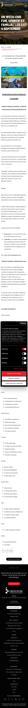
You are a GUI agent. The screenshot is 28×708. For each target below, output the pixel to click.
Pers (14, 692)
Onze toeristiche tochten (14, 655)
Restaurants (14, 658)
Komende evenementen (14, 614)
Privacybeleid (5, 705)
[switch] (24, 353)
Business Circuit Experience (14, 669)
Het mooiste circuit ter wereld (14, 623)
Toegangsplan (14, 684)
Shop (14, 631)
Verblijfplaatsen (14, 660)
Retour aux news (14, 559)
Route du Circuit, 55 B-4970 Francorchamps (14, 597)
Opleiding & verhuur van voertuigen (14, 643)
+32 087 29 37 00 (14, 603)
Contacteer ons (14, 607)
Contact (14, 689)
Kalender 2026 (14, 616)
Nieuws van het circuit (14, 626)
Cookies (10, 705)
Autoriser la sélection (14, 378)
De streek (14, 687)
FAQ (14, 681)
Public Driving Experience (14, 640)
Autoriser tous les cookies (14, 373)
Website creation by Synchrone (19, 705)
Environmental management (14, 628)
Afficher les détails (18, 368)
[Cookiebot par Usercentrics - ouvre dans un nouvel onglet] (20, 323)
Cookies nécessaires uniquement (14, 383)
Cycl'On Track (14, 646)
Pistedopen (14, 637)
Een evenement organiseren (14, 672)
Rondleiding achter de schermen (14, 652)
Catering (14, 675)
